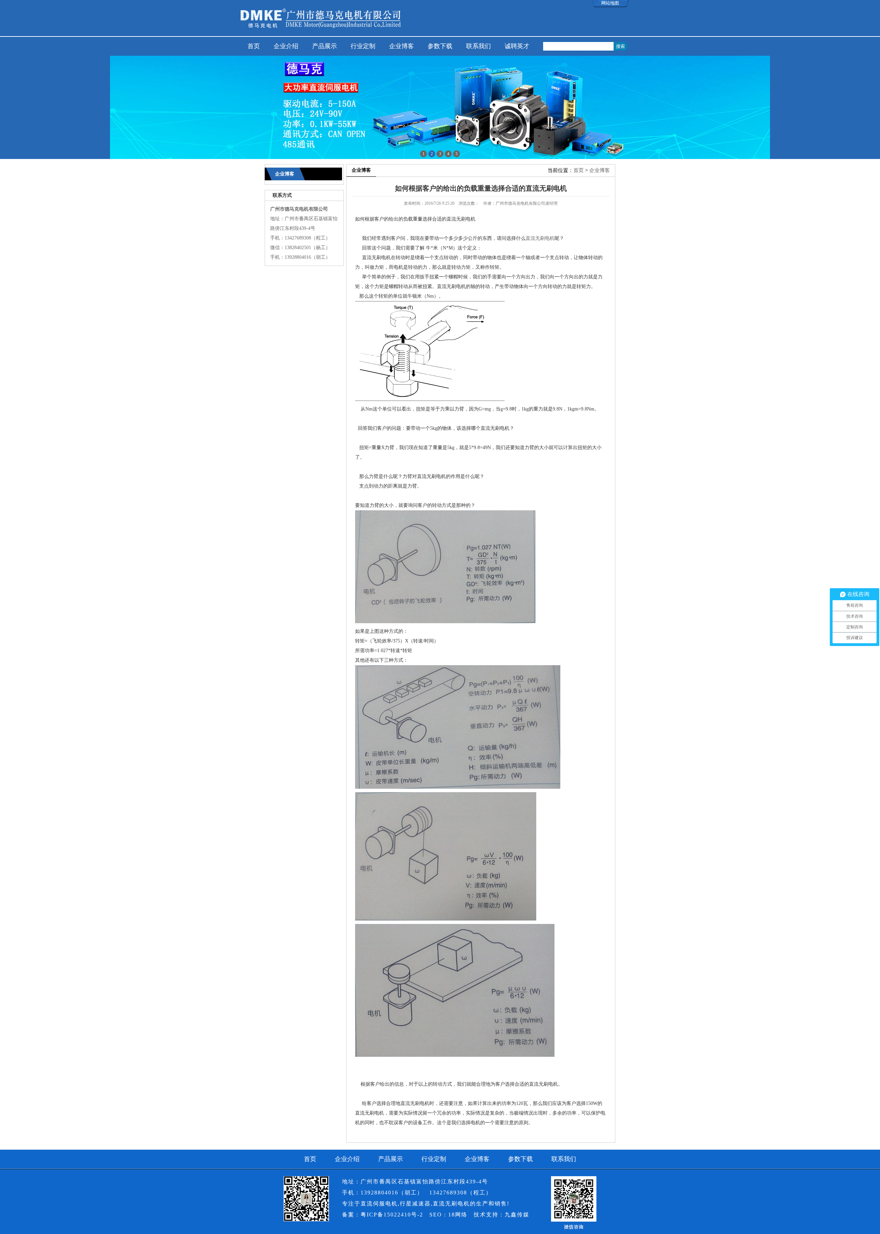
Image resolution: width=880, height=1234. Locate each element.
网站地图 (610, 3)
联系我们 (478, 46)
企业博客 (401, 46)
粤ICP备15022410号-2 (392, 1214)
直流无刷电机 (540, 238)
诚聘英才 (517, 46)
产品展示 (324, 46)
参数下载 (440, 46)
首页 (254, 46)
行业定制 (363, 46)
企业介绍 (286, 46)
